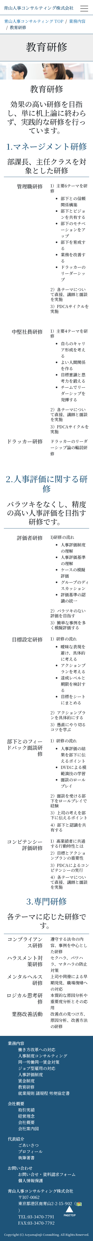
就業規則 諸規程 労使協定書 (44, 1093)
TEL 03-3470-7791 (53, 113)
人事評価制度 (30, 1074)
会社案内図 (28, 1129)
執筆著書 (26, 1158)
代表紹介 (16, 1139)
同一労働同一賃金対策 (38, 1062)
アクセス (46, 84)
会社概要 (46, 40)
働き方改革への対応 (36, 1050)
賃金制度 (26, 1081)
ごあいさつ (28, 1145)
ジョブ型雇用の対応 (36, 1068)
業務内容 (46, 26)
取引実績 (46, 55)
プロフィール (30, 1151)
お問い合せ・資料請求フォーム (47, 1174)
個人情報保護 (30, 1181)
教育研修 (26, 1087)
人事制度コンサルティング (42, 1056)
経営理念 (26, 1116)
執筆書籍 (46, 70)
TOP (46, 11)
